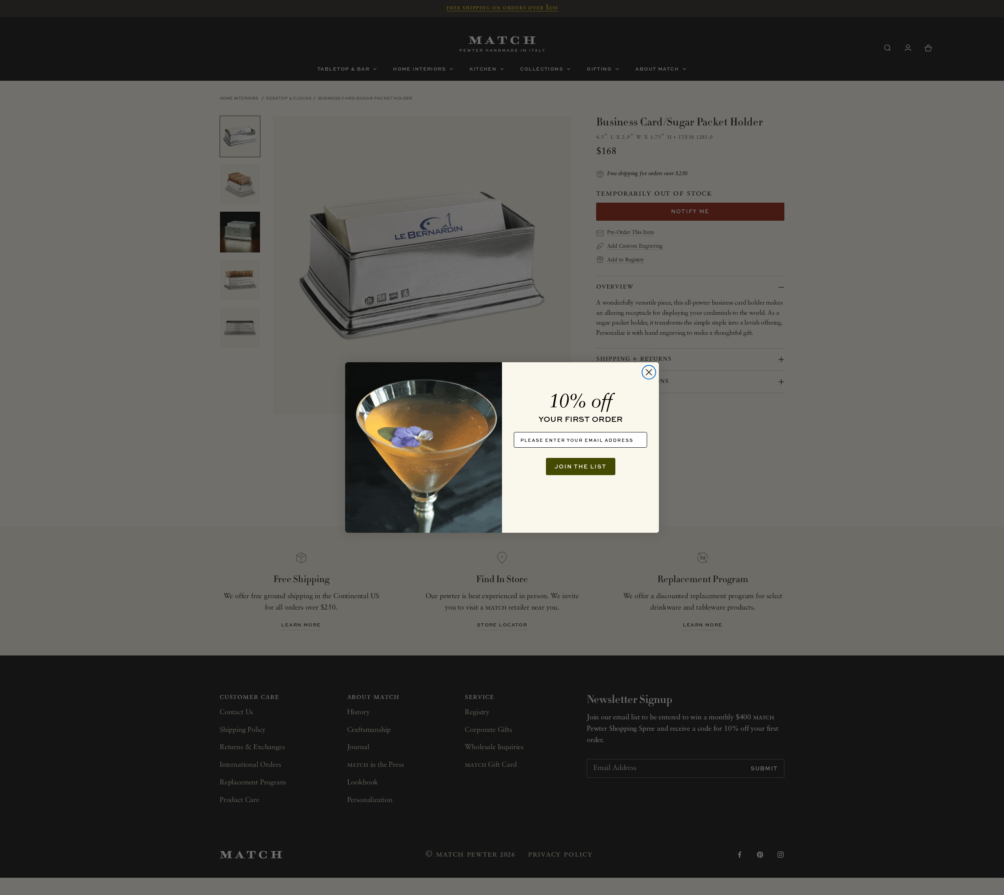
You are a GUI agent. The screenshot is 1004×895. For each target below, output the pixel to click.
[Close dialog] (649, 372)
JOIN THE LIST (581, 466)
